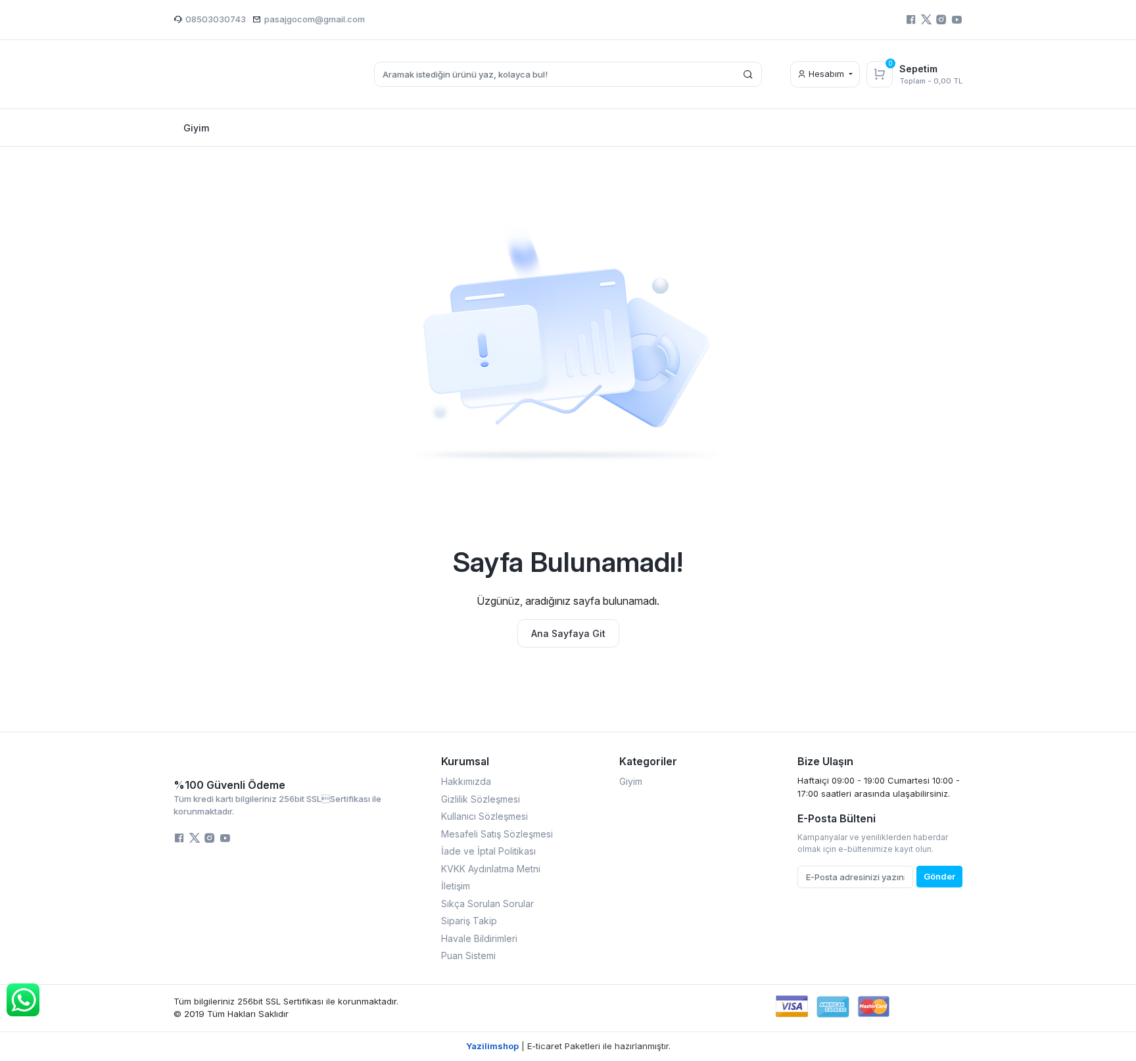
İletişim (455, 885)
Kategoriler (648, 761)
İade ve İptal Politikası (488, 851)
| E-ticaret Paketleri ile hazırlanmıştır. (568, 1046)
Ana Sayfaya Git (568, 633)
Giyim (630, 781)
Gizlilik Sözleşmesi (480, 799)
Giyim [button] (196, 127)
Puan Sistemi (468, 955)
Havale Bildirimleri (479, 938)
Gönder (939, 876)
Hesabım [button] (826, 73)
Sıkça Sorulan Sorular (487, 903)
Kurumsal (465, 761)
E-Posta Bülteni (836, 818)
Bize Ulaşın (825, 761)
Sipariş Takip (469, 920)
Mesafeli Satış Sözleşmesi (497, 833)
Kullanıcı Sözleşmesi (484, 816)
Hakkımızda (466, 781)
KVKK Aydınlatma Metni (490, 868)
